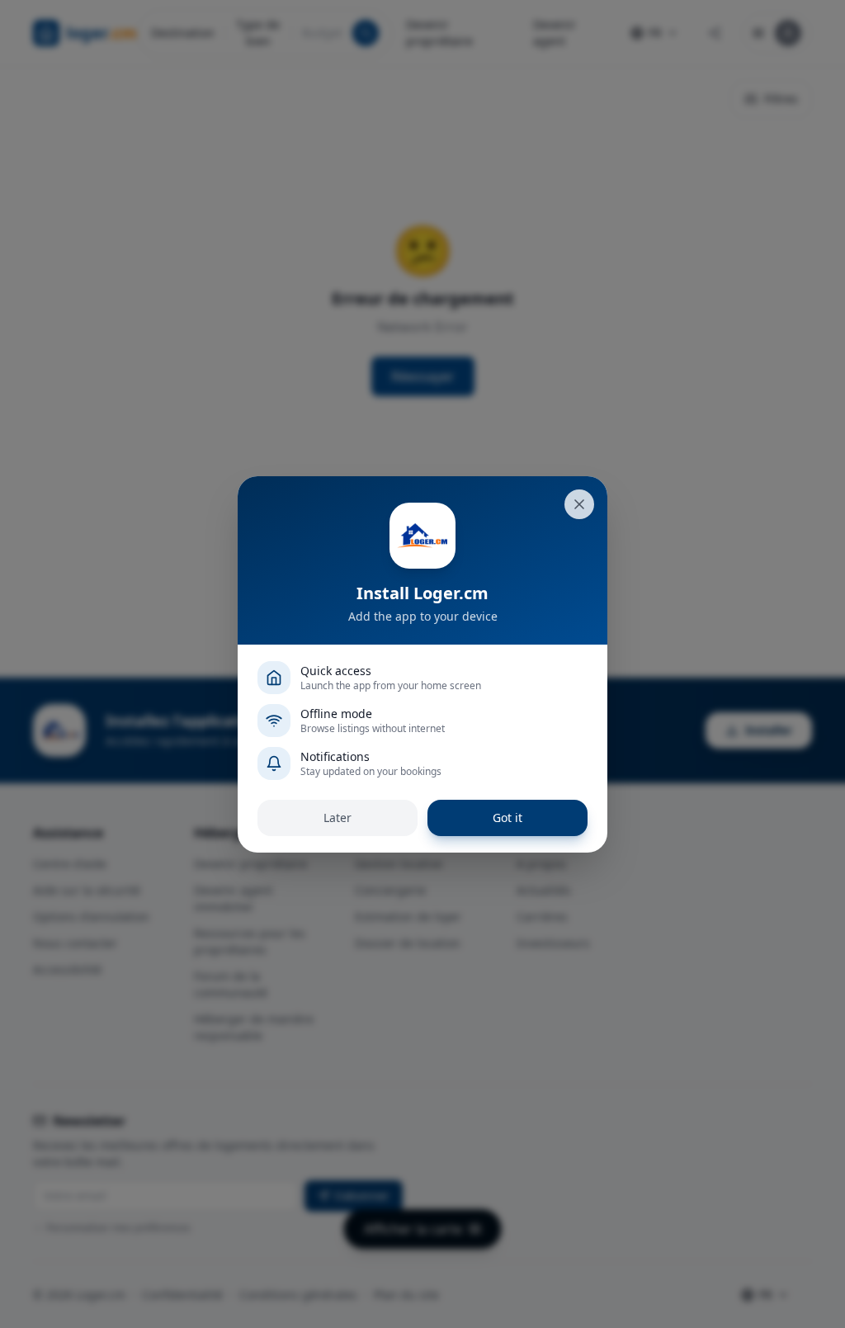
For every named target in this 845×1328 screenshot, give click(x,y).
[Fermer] (579, 504)
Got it (507, 817)
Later (337, 817)
